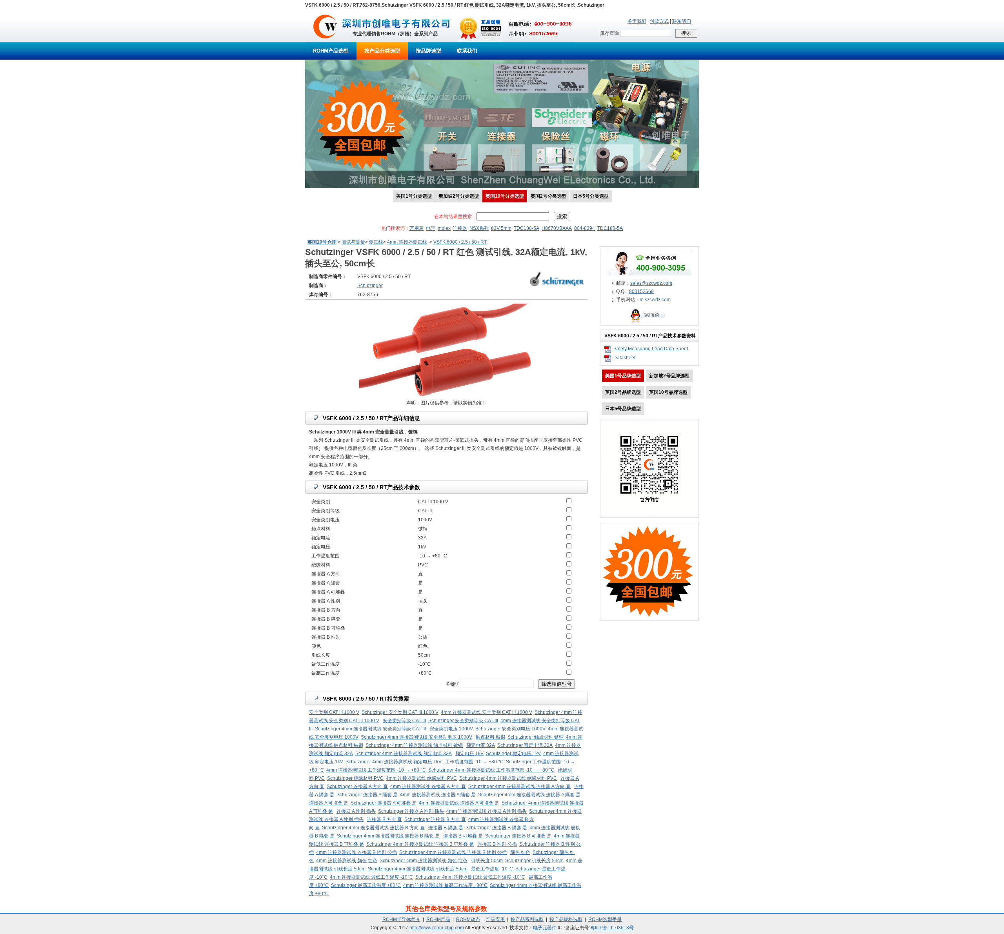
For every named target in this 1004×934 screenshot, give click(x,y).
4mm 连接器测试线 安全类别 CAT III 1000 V (486, 712)
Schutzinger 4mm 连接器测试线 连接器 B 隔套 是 (388, 836)
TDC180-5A (526, 228)
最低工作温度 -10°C (492, 869)
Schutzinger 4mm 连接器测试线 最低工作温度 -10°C (470, 877)
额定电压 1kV (469, 753)
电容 (430, 228)
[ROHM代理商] (325, 41)
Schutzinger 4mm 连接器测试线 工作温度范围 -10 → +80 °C (491, 770)
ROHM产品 (438, 919)
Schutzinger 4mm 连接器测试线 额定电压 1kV (394, 762)
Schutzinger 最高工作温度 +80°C (366, 885)
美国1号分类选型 (414, 196)
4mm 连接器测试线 (407, 242)
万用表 (416, 228)
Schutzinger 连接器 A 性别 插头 (411, 811)
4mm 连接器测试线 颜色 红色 (346, 860)
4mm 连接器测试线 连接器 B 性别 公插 (356, 852)
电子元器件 (545, 927)
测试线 (376, 242)
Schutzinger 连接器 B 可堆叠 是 (518, 836)
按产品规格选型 (565, 919)
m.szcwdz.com (655, 299)
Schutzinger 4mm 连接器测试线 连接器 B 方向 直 (373, 827)
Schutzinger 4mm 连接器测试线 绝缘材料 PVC (508, 778)
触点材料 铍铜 (490, 737)
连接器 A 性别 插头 (356, 811)
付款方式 (659, 21)
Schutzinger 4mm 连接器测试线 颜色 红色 (423, 860)
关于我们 (637, 21)
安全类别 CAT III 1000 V (334, 712)
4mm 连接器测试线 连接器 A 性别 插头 (486, 811)
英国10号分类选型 (505, 196)
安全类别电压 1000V (451, 729)
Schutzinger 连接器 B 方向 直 (435, 819)
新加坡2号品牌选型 (669, 376)
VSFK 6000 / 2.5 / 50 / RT (460, 242)
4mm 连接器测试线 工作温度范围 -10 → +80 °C (376, 770)
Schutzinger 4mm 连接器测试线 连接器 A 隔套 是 (529, 794)
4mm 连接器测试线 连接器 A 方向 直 (428, 786)
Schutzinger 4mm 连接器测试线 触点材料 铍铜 (414, 745)
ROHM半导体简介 (401, 919)
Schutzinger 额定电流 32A (525, 745)
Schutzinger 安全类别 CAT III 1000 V (400, 712)
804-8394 (584, 228)
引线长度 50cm (487, 860)
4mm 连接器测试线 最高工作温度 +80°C (445, 885)
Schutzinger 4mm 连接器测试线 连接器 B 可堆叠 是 (420, 844)
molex (444, 228)
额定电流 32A (480, 745)
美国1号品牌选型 (623, 376)
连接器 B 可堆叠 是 (463, 836)
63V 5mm (501, 228)
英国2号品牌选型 (623, 392)
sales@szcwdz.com (651, 283)
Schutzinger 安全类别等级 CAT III (463, 720)
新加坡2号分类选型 (458, 196)
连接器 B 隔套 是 (445, 827)
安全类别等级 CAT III (404, 720)
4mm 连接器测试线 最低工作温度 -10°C (371, 877)
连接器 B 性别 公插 (497, 844)
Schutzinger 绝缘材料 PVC (355, 778)
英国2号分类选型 (548, 196)
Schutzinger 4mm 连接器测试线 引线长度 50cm (417, 869)
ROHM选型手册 (605, 919)
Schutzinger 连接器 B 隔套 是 (496, 827)
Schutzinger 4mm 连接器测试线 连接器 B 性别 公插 (453, 852)
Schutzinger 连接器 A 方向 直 (357, 786)
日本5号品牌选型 (623, 408)
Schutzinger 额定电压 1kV (513, 753)
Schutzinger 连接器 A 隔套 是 (367, 794)
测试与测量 (353, 242)
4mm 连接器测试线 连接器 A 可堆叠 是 (459, 803)
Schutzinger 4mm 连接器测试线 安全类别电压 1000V (416, 737)
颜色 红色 (520, 852)
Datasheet (624, 357)
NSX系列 (479, 228)
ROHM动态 (468, 919)
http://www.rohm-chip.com (436, 927)
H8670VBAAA (557, 228)
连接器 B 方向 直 (384, 819)
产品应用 (495, 919)
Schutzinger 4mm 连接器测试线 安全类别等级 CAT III (370, 729)
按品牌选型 (428, 51)
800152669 (641, 291)
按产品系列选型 (527, 919)
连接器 (460, 228)
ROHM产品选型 (331, 51)
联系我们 (681, 21)
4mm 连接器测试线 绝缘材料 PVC (421, 778)
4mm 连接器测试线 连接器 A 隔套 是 (438, 794)
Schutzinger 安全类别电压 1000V (510, 729)
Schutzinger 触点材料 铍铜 (535, 737)
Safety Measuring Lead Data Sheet (650, 348)
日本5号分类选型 (591, 196)
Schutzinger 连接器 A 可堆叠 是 (384, 803)
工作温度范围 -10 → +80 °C (474, 762)
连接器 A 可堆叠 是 (328, 803)
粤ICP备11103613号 (612, 927)
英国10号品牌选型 (668, 392)
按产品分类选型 (382, 51)
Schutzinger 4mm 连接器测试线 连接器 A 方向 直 (519, 786)
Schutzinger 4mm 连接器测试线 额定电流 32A (403, 753)
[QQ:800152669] (649, 323)
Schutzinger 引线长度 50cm (534, 860)
